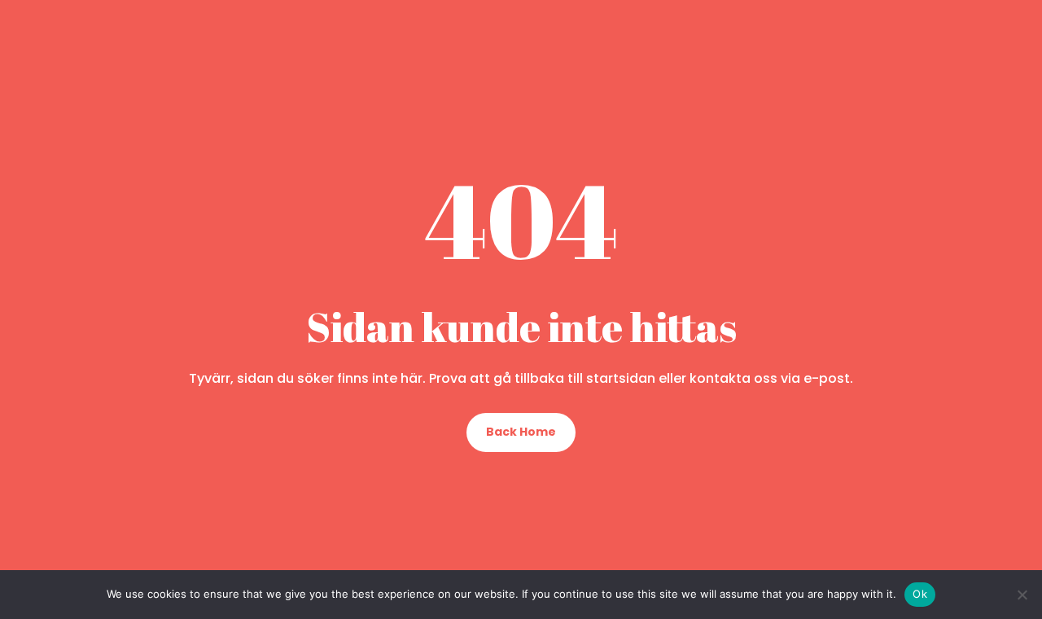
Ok (920, 593)
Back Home (521, 432)
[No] (1022, 594)
